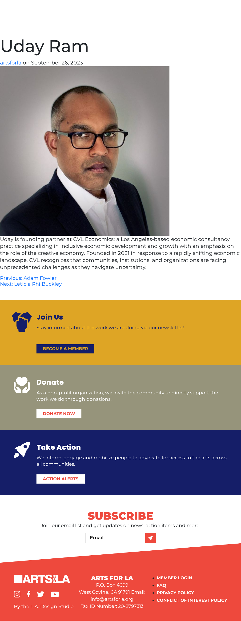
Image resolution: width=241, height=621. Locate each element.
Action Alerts (60, 478)
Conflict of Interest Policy (192, 600)
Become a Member (65, 348)
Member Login (174, 578)
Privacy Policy (175, 592)
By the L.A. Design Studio (44, 606)
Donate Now (59, 413)
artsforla (11, 63)
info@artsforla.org (112, 599)
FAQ (161, 585)
